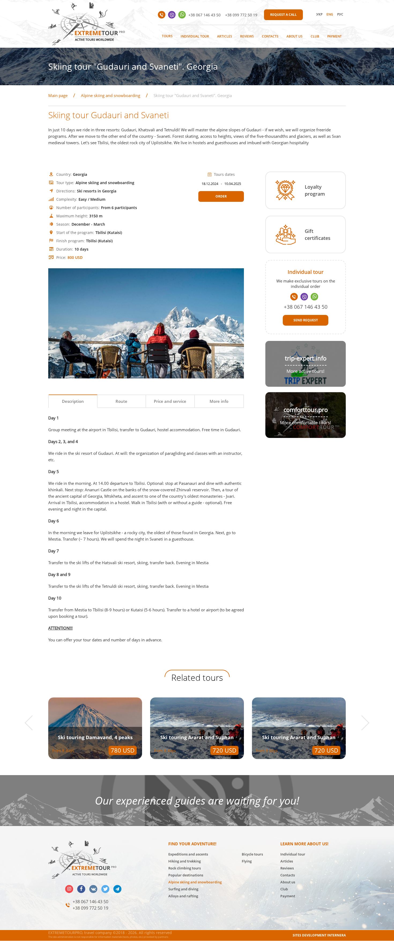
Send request (305, 320)
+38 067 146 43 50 (204, 14)
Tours (167, 36)
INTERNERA (336, 935)
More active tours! (306, 371)
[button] (32, 722)
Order (221, 196)
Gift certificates (317, 234)
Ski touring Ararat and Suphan (95, 737)
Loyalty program (315, 190)
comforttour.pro (306, 410)
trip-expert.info (305, 358)
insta (69, 889)
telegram (117, 889)
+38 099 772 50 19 (241, 14)
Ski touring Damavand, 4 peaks (299, 737)
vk (93, 889)
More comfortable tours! (305, 422)
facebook (81, 889)
